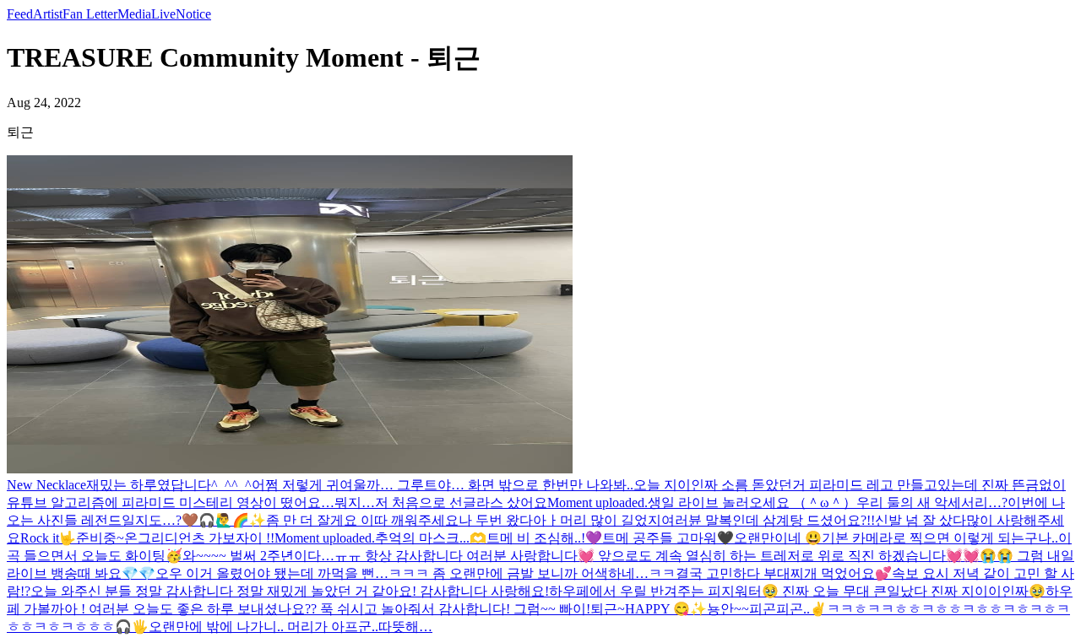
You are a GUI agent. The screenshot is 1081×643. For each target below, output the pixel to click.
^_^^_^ (231, 485)
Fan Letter (89, 14)
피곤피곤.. (779, 609)
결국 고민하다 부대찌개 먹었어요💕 (784, 573)
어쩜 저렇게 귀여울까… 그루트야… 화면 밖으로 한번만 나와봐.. (442, 485)
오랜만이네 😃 (778, 538)
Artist (47, 14)
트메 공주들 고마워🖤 (668, 538)
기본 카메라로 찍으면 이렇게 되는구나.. (940, 538)
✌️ (818, 609)
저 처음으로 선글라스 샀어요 (461, 502)
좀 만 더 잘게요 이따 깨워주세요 (362, 520)
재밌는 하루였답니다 (148, 485)
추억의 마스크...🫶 (430, 538)
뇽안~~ (728, 609)
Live (163, 14)
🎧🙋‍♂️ (215, 520)
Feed (20, 14)
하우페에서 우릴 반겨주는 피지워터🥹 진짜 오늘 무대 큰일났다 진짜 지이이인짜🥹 (797, 591)
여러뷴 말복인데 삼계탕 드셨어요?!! (768, 520)
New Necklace (46, 485)
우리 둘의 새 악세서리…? (932, 502)
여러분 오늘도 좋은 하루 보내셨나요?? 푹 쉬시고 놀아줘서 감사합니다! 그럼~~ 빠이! (339, 609)
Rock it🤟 (48, 538)
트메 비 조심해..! (535, 538)
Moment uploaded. (597, 502)
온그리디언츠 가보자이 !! (199, 538)
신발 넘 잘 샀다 (920, 520)
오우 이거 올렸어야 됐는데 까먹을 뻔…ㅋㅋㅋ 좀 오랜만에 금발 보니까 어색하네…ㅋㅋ (415, 573)
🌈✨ (249, 520)
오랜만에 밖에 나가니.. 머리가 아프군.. (263, 626)
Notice (193, 14)
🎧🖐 (132, 626)
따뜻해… (405, 626)
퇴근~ (607, 609)
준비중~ (100, 538)
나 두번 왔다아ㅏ (509, 520)
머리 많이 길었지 (610, 520)
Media (134, 14)
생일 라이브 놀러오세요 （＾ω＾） (752, 502)
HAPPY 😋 (657, 609)
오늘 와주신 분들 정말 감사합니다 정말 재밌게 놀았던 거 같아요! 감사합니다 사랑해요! (289, 591)
